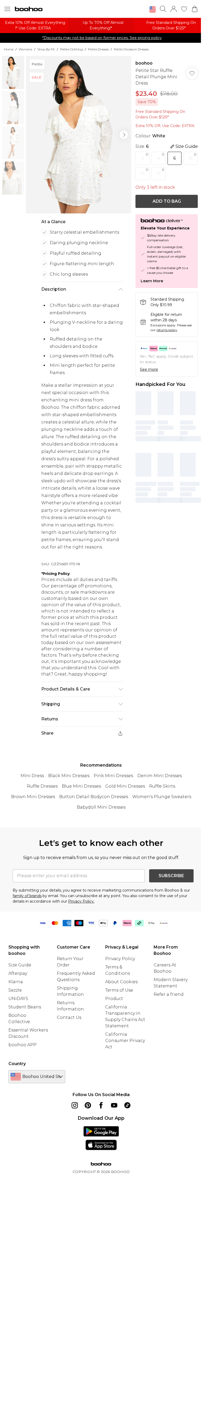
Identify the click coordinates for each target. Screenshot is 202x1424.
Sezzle (15, 990)
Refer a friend (169, 994)
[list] (78, 134)
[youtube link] (114, 1105)
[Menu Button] (7, 9)
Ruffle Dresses (42, 786)
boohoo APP (22, 1044)
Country (17, 1063)
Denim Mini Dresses (159, 775)
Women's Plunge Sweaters (161, 796)
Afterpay (17, 973)
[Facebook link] (101, 1105)
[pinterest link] (88, 1105)
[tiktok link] (127, 1105)
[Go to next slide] (124, 134)
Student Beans (24, 1006)
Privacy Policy (120, 958)
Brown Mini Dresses (33, 796)
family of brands (27, 895)
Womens (25, 49)
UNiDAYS (18, 998)
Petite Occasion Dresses (131, 49)
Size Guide (19, 964)
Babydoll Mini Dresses (101, 807)
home (8, 49)
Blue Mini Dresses (81, 786)
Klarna (15, 981)
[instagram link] (75, 1105)
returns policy (166, 330)
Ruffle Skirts (162, 786)
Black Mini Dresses (68, 775)
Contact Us (69, 1017)
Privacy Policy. (81, 901)
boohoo (144, 63)
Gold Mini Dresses (125, 786)
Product (114, 998)
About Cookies (121, 981)
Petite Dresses (98, 49)
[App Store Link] (101, 1138)
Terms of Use (119, 990)
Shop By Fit (46, 49)
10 (142, 173)
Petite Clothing (71, 49)
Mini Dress (32, 775)
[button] (152, 9)
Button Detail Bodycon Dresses (93, 796)
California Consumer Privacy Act (125, 1040)
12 (158, 173)
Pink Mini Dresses (113, 775)
